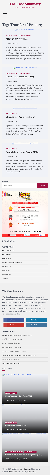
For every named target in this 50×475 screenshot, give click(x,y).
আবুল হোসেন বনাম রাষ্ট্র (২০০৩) (10, 359)
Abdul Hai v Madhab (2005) (20, 76)
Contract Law (6, 254)
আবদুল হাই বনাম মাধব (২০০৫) (17, 39)
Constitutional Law (8, 250)
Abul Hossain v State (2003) (11, 363)
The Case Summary (25, 4)
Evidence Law (12, 35)
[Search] (45, 13)
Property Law (25, 35)
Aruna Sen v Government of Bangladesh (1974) (23, 455)
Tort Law (5, 278)
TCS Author (10, 400)
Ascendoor (13, 472)
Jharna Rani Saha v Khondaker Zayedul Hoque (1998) (19, 355)
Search (5, 182)
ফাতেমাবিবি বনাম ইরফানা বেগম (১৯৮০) (20, 117)
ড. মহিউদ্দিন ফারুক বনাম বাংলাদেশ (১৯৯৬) (12, 339)
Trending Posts (9, 241)
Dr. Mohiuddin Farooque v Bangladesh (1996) (16, 335)
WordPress (31, 472)
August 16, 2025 (22, 459)
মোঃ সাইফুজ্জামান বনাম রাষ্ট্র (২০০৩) (11, 343)
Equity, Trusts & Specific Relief (12, 262)
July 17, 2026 (21, 429)
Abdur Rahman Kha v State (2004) (18, 396)
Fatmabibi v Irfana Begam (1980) (22, 152)
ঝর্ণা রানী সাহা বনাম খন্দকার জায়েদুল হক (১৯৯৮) (13, 351)
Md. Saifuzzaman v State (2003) (12, 347)
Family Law (6, 270)
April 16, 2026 (21, 400)
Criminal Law (6, 258)
